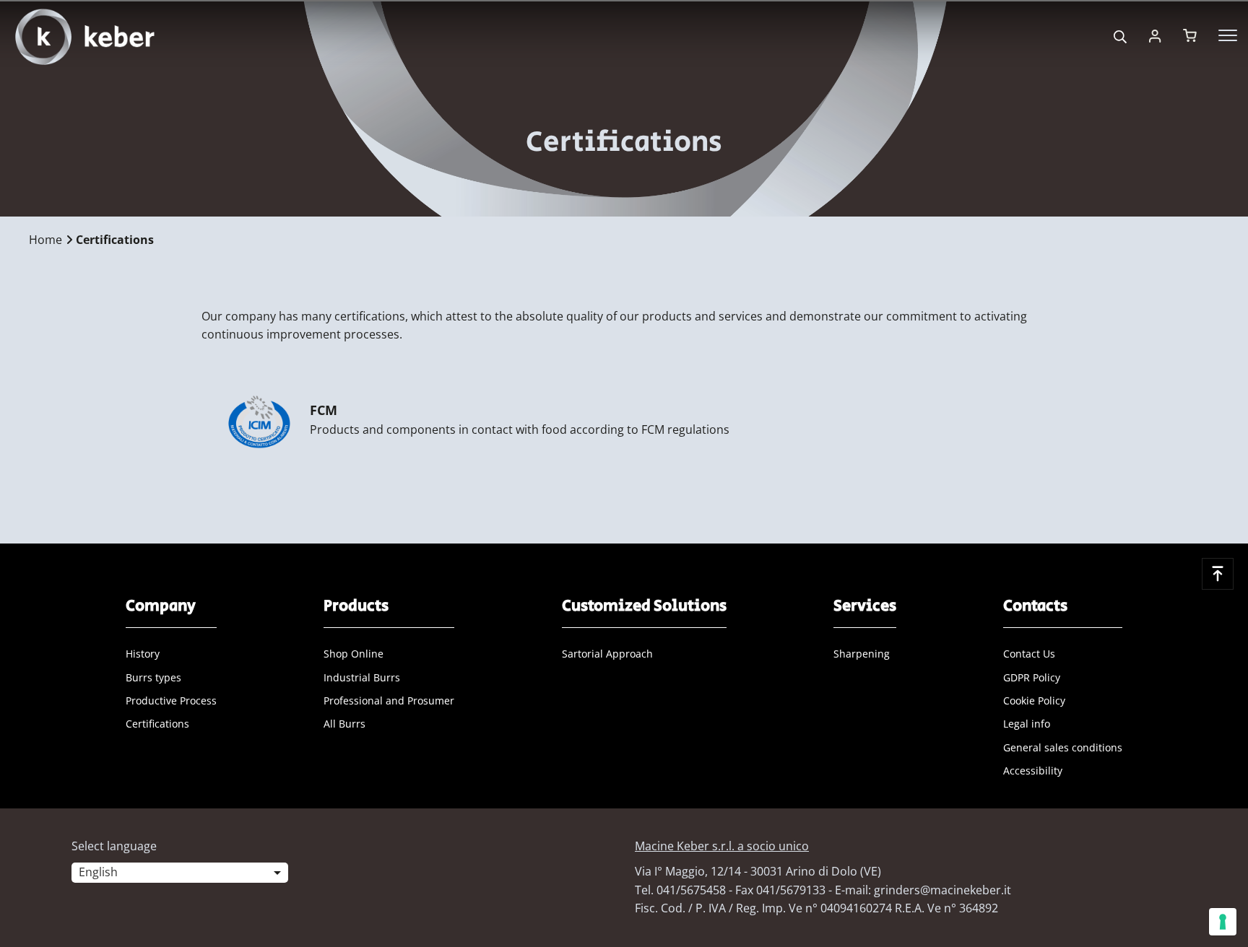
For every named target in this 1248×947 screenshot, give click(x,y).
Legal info (1026, 723)
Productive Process (171, 700)
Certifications (157, 723)
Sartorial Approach (607, 653)
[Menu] (1228, 35)
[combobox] (180, 875)
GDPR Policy (1031, 677)
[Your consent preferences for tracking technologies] (1222, 921)
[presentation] (624, 473)
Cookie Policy (1034, 700)
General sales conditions (1062, 747)
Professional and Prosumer (389, 700)
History (143, 653)
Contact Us (1029, 653)
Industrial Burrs (362, 677)
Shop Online (354, 653)
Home (45, 240)
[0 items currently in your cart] (1190, 35)
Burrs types (153, 677)
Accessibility (1032, 770)
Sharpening (861, 653)
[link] (1155, 35)
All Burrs (344, 723)
